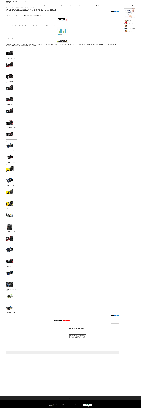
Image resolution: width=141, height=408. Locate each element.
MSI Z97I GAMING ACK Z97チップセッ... (11, 231)
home (7, 7)
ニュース (114, 5)
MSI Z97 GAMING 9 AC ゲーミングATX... (11, 127)
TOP (79, 5)
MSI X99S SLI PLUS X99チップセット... (11, 58)
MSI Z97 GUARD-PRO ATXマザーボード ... (11, 185)
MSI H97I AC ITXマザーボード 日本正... (11, 312)
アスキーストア (44, 5)
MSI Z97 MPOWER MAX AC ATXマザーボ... (11, 173)
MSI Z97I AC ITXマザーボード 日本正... (11, 220)
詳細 (52, 405)
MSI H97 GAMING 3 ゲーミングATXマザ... (11, 266)
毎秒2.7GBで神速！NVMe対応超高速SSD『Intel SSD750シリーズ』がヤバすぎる (77, 337)
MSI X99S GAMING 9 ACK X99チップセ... (11, 81)
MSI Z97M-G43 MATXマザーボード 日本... (11, 150)
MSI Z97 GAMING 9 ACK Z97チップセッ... (11, 243)
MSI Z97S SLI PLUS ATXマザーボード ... (11, 254)
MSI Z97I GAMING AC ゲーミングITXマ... (11, 162)
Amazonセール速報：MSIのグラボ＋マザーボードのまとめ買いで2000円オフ (77, 334)
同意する (87, 404)
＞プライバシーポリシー (87, 406)
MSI (6, 48)
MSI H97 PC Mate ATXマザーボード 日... (11, 289)
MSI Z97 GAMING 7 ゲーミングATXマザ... (11, 104)
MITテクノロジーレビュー (72, 398)
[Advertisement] (122, 2)
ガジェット (132, 5)
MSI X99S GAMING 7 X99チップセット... (11, 69)
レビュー (97, 5)
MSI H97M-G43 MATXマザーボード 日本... (11, 277)
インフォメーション (62, 5)
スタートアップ (8, 5)
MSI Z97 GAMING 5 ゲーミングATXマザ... (11, 92)
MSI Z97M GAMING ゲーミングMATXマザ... (11, 139)
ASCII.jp (67, 398)
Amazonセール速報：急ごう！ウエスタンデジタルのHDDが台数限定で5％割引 (77, 335)
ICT (26, 5)
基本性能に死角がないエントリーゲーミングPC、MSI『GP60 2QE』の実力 (77, 336)
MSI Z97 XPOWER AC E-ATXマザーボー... (11, 208)
